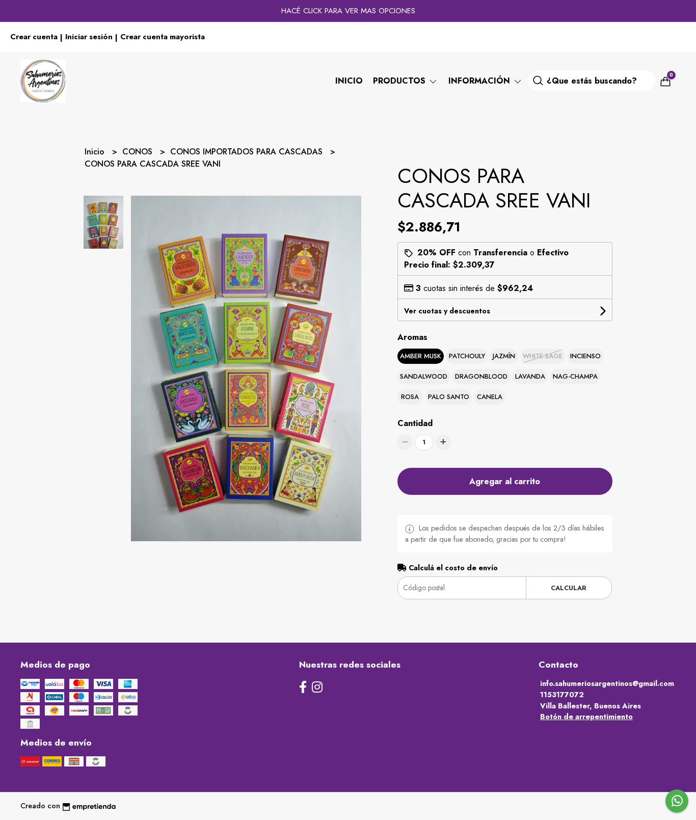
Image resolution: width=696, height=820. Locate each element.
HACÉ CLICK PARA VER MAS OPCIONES (348, 10)
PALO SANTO (448, 397)
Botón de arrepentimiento (586, 716)
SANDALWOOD (423, 376)
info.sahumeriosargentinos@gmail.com (607, 683)
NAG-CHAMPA (575, 376)
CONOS (138, 151)
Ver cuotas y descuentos (447, 311)
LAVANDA (530, 376)
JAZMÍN (504, 356)
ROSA (410, 397)
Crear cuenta (34, 36)
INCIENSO (585, 356)
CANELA (489, 397)
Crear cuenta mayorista (162, 36)
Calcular (568, 588)
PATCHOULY (467, 356)
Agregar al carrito (504, 481)
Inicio (349, 81)
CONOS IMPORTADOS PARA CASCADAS (247, 151)
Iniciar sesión (89, 36)
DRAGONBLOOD (481, 376)
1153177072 (562, 695)
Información (480, 81)
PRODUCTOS (400, 81)
